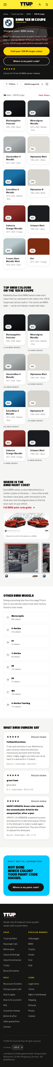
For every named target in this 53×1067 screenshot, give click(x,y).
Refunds (32, 1005)
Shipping (32, 1000)
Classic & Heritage (11, 954)
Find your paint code (12, 989)
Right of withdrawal (37, 994)
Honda (31, 954)
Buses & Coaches (11, 970)
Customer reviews (11, 1010)
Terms (31, 989)
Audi (30, 965)
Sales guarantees (11, 1021)
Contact (7, 1026)
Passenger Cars (10, 944)
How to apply (9, 994)
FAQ (5, 1005)
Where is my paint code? (26, 61)
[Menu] (5, 4)
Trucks (6, 965)
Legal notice (33, 983)
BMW (29, 14)
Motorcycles (8, 949)
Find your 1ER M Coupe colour (26, 51)
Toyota (31, 949)
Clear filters (44, 95)
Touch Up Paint (17, 14)
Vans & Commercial (12, 960)
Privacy (31, 1010)
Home (5, 14)
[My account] (40, 4)
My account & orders (12, 983)
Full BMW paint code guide (17, 507)
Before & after (10, 1016)
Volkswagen (33, 938)
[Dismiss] (48, 1058)
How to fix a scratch (12, 1000)
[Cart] (47, 4)
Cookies (31, 1016)
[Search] (47, 84)
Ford (30, 960)
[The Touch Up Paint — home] (26, 4)
